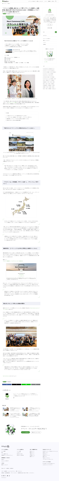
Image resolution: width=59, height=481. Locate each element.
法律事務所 (49, 85)
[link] (13, 397)
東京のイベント (32, 451)
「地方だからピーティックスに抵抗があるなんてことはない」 (17, 115)
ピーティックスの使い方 (46, 38)
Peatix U (7, 398)
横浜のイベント (32, 452)
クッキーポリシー (31, 472)
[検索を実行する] (56, 32)
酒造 (43, 88)
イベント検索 (19, 451)
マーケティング (45, 78)
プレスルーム (20, 471)
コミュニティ (45, 73)
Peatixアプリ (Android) (20, 455)
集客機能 (50, 88)
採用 (16, 471)
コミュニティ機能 (50, 73)
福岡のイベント (32, 456)
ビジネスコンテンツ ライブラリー (48, 464)
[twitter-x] (49, 28)
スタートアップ (45, 75)
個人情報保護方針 (7, 472)
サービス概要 (3, 451)
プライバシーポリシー (14, 472)
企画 (54, 78)
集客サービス (45, 456)
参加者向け (11, 468)
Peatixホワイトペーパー (46, 455)
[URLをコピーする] (35, 384)
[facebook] (48, 28)
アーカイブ (44, 70)
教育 (43, 83)
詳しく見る (49, 24)
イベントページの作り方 (51, 70)
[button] (6, 384)
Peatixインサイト (45, 452)
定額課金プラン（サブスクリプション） (7, 455)
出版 (43, 80)
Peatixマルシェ (49, 463)
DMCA (27, 472)
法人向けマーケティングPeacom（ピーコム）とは (50, 451)
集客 (46, 88)
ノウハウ (44, 42)
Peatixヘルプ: (3, 468)
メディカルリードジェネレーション (48, 459)
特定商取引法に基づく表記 (22, 472)
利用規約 (2, 472)
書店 (49, 83)
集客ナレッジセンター (46, 40)
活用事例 (5, 13)
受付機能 (52, 80)
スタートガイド (51, 75)
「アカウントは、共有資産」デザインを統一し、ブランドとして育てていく (19, 117)
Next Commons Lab (16, 49)
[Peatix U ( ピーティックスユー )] (5, 1)
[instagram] (51, 28)
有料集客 (52, 83)
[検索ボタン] (56, 1)
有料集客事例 (45, 85)
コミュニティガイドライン (11, 471)
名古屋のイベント (32, 455)
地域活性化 (9, 13)
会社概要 (5, 471)
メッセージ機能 (51, 78)
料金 (2, 452)
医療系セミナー (48, 80)
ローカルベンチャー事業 (12, 102)
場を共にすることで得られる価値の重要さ (14, 120)
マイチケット (19, 452)
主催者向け (7, 468)
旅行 (46, 83)
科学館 (53, 85)
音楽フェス (54, 88)
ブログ (2, 471)
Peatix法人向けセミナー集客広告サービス (48, 68)
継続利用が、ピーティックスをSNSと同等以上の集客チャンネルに (18, 118)
